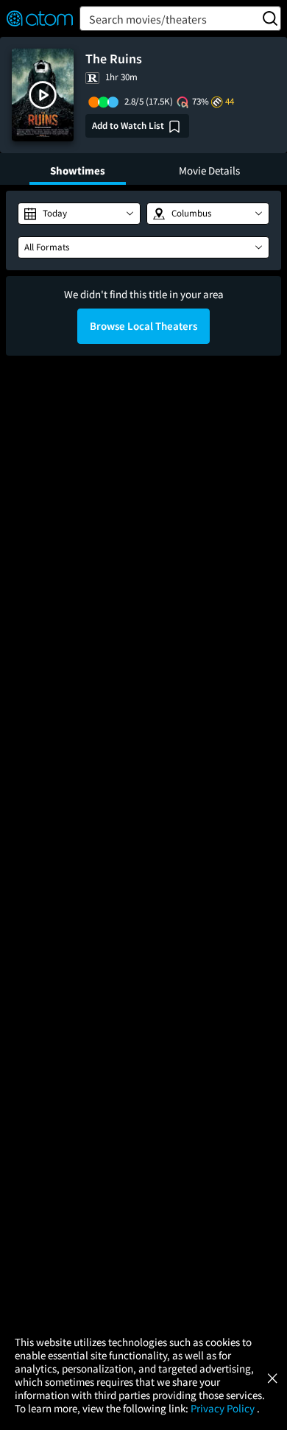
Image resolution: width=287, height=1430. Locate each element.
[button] (42, 95)
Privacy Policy (224, 1408)
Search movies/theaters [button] (148, 19)
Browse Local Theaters (143, 326)
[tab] (78, 169)
